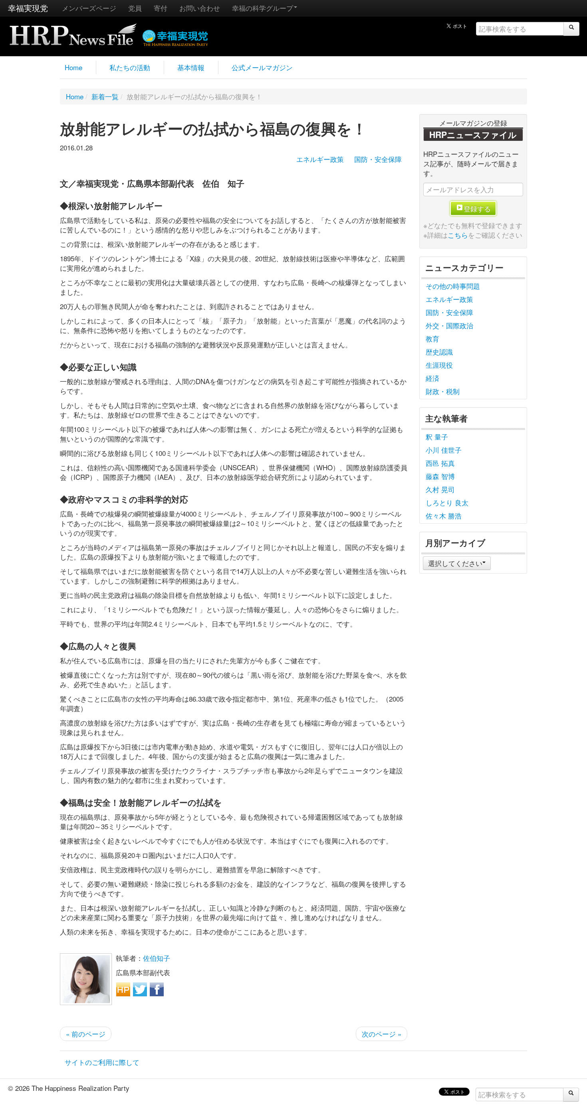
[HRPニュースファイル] (73, 31)
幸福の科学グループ (262, 8)
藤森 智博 (440, 476)
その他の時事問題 (453, 286)
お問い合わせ (199, 8)
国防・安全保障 (378, 159)
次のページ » (381, 1034)
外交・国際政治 (449, 325)
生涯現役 (439, 365)
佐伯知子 (156, 958)
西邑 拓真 (440, 463)
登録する (477, 208)
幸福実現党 (28, 8)
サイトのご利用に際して (102, 1062)
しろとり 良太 (447, 502)
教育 (432, 338)
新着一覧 (105, 96)
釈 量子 (437, 437)
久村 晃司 (440, 489)
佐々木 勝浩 (444, 516)
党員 (135, 8)
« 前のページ (85, 1034)
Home (73, 67)
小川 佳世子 (444, 450)
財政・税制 (443, 391)
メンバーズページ (89, 8)
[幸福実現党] (175, 36)
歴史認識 (439, 352)
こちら (458, 235)
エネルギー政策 (320, 159)
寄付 (160, 8)
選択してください (455, 563)
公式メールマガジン (262, 67)
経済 (432, 378)
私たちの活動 (129, 67)
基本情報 (190, 67)
